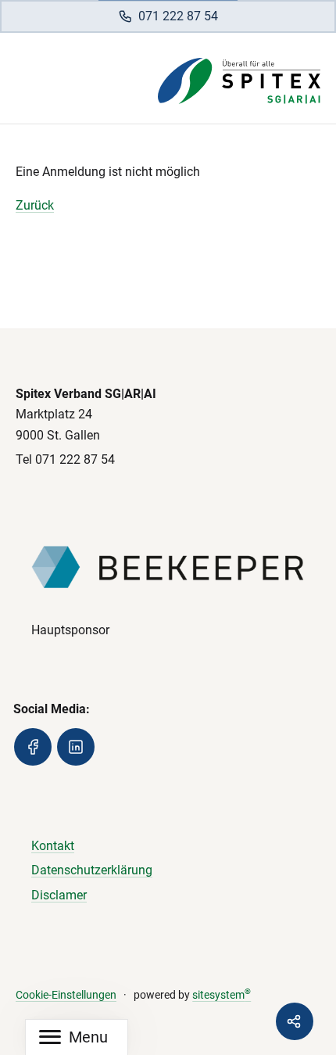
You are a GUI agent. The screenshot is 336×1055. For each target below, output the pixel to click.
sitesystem (221, 995)
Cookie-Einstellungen (66, 995)
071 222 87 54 (178, 16)
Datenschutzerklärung (91, 870)
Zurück (35, 205)
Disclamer (59, 895)
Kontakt (52, 845)
